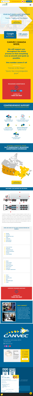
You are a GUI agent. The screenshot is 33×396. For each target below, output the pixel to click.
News (19, 377)
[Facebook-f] (4, 346)
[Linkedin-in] (8, 346)
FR (18, 381)
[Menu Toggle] (30, 5)
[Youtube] (10, 346)
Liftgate (28, 1)
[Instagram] (6, 346)
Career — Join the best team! (23, 379)
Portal (19, 378)
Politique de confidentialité (22, 380)
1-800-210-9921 (16, 95)
